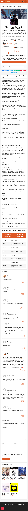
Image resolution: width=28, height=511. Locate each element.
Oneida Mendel (10, 389)
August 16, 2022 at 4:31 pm (11, 301)
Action (4, 51)
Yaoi (10, 53)
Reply (22, 282)
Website (4, 448)
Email (15, 443)
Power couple (21, 66)
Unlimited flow (5, 53)
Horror (12, 51)
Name (4, 443)
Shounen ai (23, 51)
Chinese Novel (8, 42)
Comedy (8, 51)
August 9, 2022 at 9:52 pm (11, 289)
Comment (4, 427)
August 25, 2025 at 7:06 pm (11, 354)
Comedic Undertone (14, 66)
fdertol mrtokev (10, 375)
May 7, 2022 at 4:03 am (10, 277)
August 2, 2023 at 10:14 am (11, 314)
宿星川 (4, 44)
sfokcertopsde (10, 406)
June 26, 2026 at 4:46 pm (11, 408)
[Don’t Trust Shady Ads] (14, 14)
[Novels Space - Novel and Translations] (7, 1)
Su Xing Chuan (9, 43)
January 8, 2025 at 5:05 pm (11, 342)
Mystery (17, 51)
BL (3, 66)
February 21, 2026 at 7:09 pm (11, 390)
